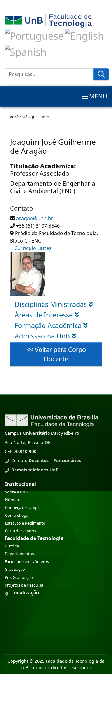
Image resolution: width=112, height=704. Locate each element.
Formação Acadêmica (49, 325)
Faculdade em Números (27, 561)
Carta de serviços (20, 531)
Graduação (15, 569)
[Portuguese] (34, 35)
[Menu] (94, 96)
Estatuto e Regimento (25, 523)
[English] (84, 35)
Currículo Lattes (33, 248)
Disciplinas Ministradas (52, 304)
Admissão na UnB (43, 335)
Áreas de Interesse (45, 314)
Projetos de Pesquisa (24, 585)
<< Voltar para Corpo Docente (56, 354)
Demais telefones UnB (34, 470)
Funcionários (67, 460)
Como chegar (17, 515)
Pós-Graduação (19, 577)
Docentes (39, 460)
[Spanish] (26, 51)
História (12, 546)
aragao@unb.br (34, 218)
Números (13, 499)
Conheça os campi (22, 507)
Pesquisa (101, 74)
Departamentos (19, 553)
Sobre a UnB (16, 492)
